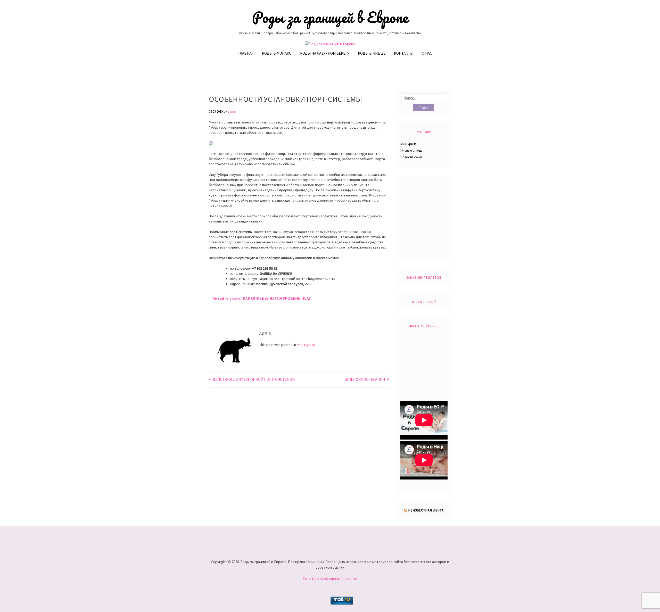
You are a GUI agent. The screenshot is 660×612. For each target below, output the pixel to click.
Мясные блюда (411, 150)
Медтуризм (306, 344)
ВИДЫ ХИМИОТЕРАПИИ (364, 379)
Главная (245, 53)
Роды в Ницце (371, 53)
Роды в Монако (277, 53)
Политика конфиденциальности (330, 578)
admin (232, 111)
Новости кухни (411, 157)
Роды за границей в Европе (330, 17)
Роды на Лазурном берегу (324, 53)
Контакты (403, 53)
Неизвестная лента (426, 510)
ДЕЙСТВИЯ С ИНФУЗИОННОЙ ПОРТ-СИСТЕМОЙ (254, 379)
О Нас (427, 53)
